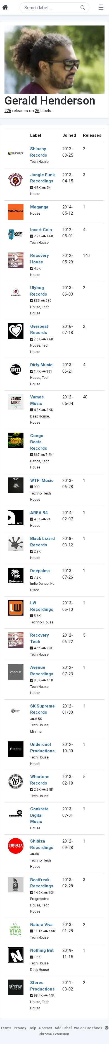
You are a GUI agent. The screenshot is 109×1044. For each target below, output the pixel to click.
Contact (45, 1028)
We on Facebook (88, 1028)
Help (32, 1028)
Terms (6, 1028)
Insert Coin (41, 229)
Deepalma (40, 570)
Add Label (63, 1028)
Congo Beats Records (38, 442)
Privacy (20, 1028)
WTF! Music (42, 480)
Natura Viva (41, 924)
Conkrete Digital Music (39, 815)
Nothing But (42, 950)
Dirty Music (41, 364)
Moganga (39, 207)
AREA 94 (39, 512)
